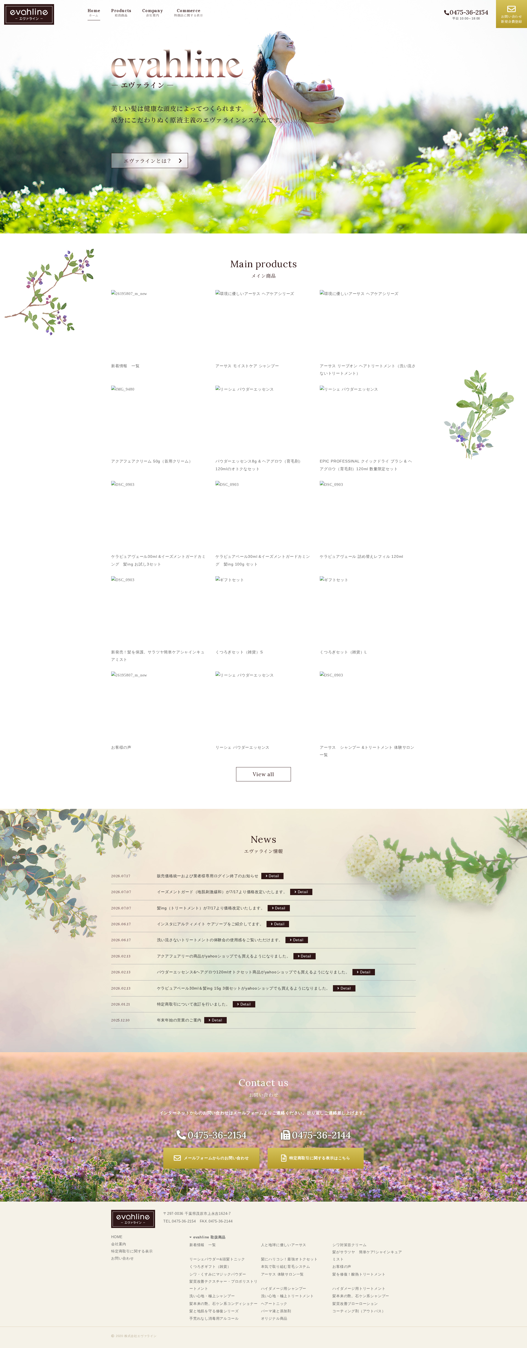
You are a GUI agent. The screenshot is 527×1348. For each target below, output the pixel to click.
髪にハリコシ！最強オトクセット (289, 1259)
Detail (274, 876)
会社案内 (118, 1244)
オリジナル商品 (274, 1318)
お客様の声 (341, 1267)
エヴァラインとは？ (148, 160)
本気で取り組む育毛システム (285, 1267)
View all (263, 774)
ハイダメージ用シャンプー (284, 1288)
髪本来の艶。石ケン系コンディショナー (223, 1304)
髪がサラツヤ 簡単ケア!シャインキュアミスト (367, 1255)
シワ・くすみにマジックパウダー (217, 1274)
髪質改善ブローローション (355, 1304)
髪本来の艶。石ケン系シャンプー (360, 1296)
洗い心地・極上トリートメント (287, 1296)
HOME (117, 1237)
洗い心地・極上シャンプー (212, 1296)
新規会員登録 (511, 19)
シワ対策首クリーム (349, 1245)
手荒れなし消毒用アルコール (214, 1318)
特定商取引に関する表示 (132, 1251)
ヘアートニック (274, 1304)
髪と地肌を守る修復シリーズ (214, 1311)
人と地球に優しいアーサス (284, 1245)
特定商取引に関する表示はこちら (319, 1158)
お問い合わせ (122, 1258)
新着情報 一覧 (202, 1245)
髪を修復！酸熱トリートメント (358, 1274)
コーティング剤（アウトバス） (358, 1311)
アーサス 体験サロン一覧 (282, 1274)
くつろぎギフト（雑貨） (210, 1267)
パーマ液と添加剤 (276, 1311)
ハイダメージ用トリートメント (358, 1288)
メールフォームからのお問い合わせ (216, 1158)
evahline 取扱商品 (209, 1237)
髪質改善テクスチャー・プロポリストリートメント (223, 1285)
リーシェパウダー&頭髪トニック (217, 1259)
